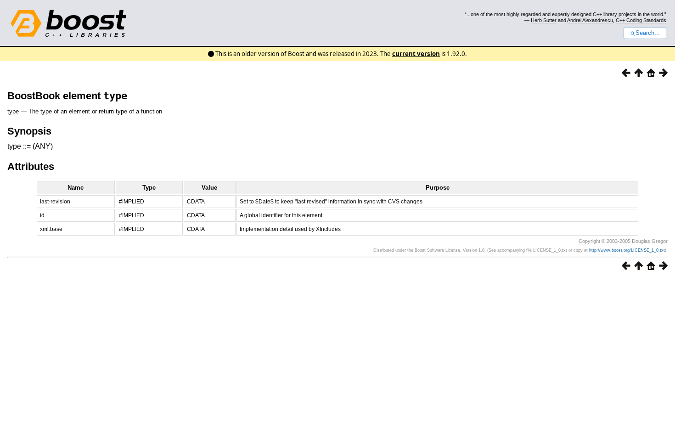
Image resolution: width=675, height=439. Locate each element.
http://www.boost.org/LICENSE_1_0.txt (627, 250)
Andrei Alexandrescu (590, 20)
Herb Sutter (544, 20)
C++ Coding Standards (641, 20)
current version (416, 54)
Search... (648, 33)
